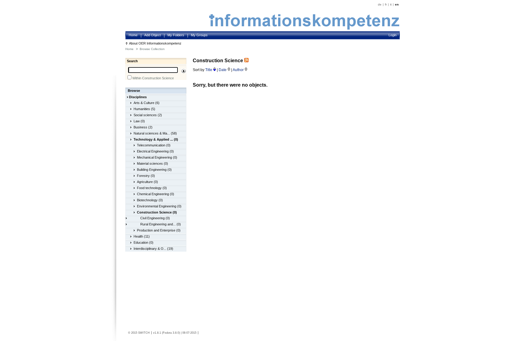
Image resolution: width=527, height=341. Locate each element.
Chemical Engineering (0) (155, 194)
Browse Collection (152, 49)
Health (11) (142, 236)
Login (392, 35)
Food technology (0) (152, 188)
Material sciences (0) (152, 163)
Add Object (152, 35)
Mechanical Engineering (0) (157, 157)
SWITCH (144, 332)
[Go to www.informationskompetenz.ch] (304, 28)
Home (133, 35)
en (397, 4)
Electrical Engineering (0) (155, 151)
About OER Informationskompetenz (155, 43)
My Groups (199, 35)
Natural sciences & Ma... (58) (155, 133)
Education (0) (143, 242)
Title (209, 70)
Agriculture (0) (147, 182)
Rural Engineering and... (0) (160, 224)
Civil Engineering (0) (155, 218)
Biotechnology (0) (150, 200)
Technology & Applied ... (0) (156, 139)
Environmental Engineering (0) (159, 206)
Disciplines (138, 97)
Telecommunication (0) (153, 145)
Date (223, 70)
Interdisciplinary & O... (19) (153, 248)
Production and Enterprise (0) (159, 230)
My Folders (175, 35)
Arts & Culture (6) (147, 103)
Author (239, 70)
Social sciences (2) (148, 115)
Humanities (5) (144, 109)
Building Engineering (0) (154, 169)
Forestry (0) (146, 176)
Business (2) (143, 127)
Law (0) (139, 121)
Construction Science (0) (157, 212)
